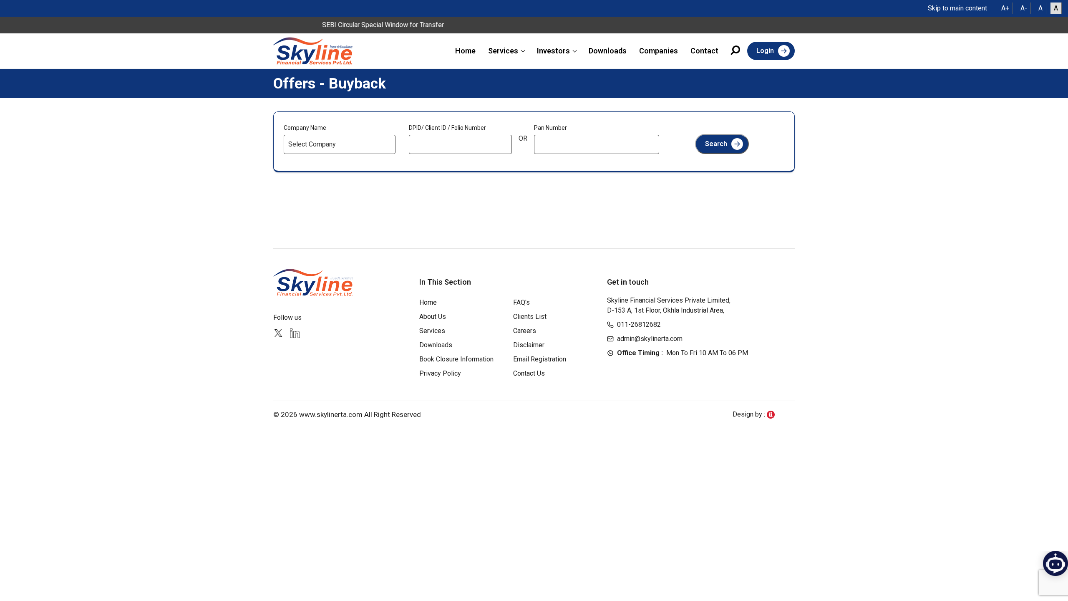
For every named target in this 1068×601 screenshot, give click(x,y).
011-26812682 (639, 324)
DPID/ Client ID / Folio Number (447, 127)
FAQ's (521, 302)
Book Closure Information (456, 359)
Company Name (305, 127)
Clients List (530, 317)
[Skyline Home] (314, 282)
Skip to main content (957, 8)
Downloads (608, 50)
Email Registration (539, 359)
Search (716, 144)
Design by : (750, 414)
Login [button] (765, 51)
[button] (736, 52)
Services (503, 50)
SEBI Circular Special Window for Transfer (373, 25)
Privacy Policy (440, 373)
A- (1023, 8)
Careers (524, 331)
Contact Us (529, 373)
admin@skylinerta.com (650, 339)
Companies (658, 50)
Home (465, 50)
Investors (553, 50)
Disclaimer (528, 345)
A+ (1005, 8)
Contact (704, 50)
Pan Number (550, 127)
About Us (432, 317)
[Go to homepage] (313, 51)
